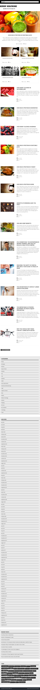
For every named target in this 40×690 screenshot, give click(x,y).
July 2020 (2, 504)
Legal (2, 388)
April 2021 (3, 489)
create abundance (35, 668)
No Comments (20, 43)
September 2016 (4, 557)
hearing (27, 673)
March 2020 (3, 513)
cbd (15, 668)
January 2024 (3, 451)
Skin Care (2, 405)
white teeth (6, 682)
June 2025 (3, 424)
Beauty (2, 361)
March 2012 (3, 620)
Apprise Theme (29, 688)
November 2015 (4, 576)
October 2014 (3, 598)
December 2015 (4, 574)
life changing (20, 675)
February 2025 (3, 434)
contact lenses (21, 668)
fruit (4, 673)
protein (18, 677)
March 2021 (3, 492)
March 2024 (3, 446)
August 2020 (3, 501)
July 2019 (2, 526)
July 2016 (2, 562)
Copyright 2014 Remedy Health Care (6, 688)
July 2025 (2, 422)
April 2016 (3, 569)
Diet (2, 373)
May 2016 (3, 567)
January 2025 (3, 436)
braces (33, 666)
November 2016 (4, 554)
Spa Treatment (3, 407)
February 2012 (3, 622)
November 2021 (4, 485)
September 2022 (4, 472)
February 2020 (3, 516)
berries (29, 666)
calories (5, 668)
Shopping (2, 402)
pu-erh (24, 677)
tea (3, 679)
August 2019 (3, 523)
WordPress (37, 688)
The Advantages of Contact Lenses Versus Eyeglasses (10, 649)
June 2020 (3, 506)
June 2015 (3, 581)
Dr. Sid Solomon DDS (28, 670)
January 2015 (3, 591)
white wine (12, 682)
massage (4, 677)
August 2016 (3, 559)
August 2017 (3, 542)
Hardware (3, 378)
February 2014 (3, 612)
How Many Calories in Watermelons (7, 634)
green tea (10, 673)
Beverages (3, 364)
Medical (2, 395)
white (29, 680)
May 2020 (3, 509)
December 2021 (4, 482)
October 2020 (3, 497)
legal (11, 675)
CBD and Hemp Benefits (5, 639)
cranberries (27, 668)
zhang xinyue (22, 682)
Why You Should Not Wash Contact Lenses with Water (10, 656)
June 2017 (3, 545)
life (15, 675)
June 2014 (3, 605)
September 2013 (4, 615)
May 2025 (3, 427)
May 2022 (3, 475)
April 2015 (3, 586)
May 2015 (3, 583)
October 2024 (3, 441)
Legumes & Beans (4, 390)
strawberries (33, 677)
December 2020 (4, 494)
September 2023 (4, 460)
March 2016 (3, 571)
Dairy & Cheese (4, 368)
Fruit (2, 376)
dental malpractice (19, 670)
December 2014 (4, 593)
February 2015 (3, 588)
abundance (5, 666)
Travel (2, 412)
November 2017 (4, 538)
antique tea (18, 666)
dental (5, 670)
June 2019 (3, 528)
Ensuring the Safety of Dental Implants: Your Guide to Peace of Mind (12, 644)
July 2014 (2, 603)
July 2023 (2, 465)
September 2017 (4, 540)
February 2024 (3, 448)
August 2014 (3, 600)
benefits (23, 666)
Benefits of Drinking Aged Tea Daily (7, 637)
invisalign (5, 675)
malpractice (33, 675)
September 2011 (4, 624)
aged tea (11, 666)
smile (28, 677)
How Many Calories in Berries (6, 651)
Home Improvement (4, 383)
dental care (11, 670)
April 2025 (3, 429)
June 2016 (3, 564)
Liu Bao (26, 675)
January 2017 (3, 550)
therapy (14, 679)
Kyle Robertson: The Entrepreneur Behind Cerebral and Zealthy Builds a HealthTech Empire (16, 642)
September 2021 (4, 487)
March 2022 (3, 477)
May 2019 (3, 530)
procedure (10, 677)
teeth (8, 679)
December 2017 (4, 535)
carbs (11, 668)
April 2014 (3, 610)
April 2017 (3, 547)
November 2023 (4, 456)
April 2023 (3, 468)
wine (17, 682)
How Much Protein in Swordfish (6, 646)
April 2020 (3, 511)
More (26, 43)
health (16, 673)
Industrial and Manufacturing (6, 385)
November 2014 (4, 595)
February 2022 (3, 480)
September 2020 (4, 499)
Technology (3, 409)
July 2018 (2, 533)
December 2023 (4, 453)
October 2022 (3, 470)
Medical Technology (4, 397)
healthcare (21, 673)
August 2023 (3, 463)
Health (2, 380)
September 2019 (4, 521)
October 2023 (3, 458)
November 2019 (4, 518)
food (35, 670)
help (32, 673)
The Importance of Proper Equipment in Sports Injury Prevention (12, 654)
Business (2, 366)
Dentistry (2, 371)
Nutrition (2, 400)
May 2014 (3, 608)
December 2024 (4, 439)
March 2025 (3, 431)
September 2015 (4, 579)
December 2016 (4, 552)
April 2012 (3, 617)
